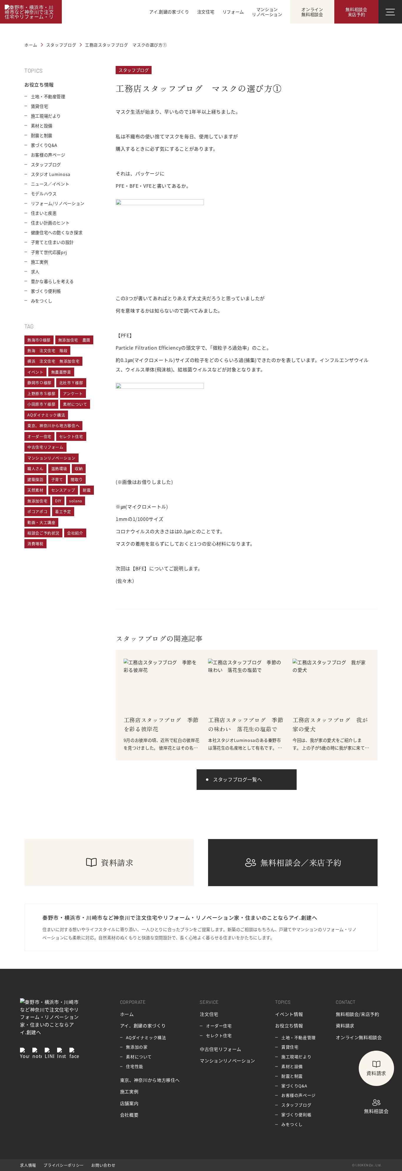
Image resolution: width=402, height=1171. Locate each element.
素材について (75, 404)
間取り (77, 479)
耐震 (87, 490)
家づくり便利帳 (46, 291)
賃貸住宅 (39, 106)
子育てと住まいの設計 (52, 242)
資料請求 (345, 1025)
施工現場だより (46, 116)
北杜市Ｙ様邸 (71, 382)
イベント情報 (289, 1014)
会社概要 (129, 1114)
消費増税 (35, 543)
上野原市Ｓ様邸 (41, 393)
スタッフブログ (134, 70)
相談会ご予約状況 (43, 533)
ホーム (127, 1014)
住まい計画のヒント (50, 223)
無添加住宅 (37, 501)
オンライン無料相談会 (359, 1037)
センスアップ (63, 490)
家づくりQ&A (44, 145)
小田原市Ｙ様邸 (41, 404)
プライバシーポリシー (64, 1165)
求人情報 (28, 1165)
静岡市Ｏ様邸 (39, 382)
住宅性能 (134, 1066)
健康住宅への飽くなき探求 (57, 232)
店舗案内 (129, 1103)
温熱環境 (59, 468)
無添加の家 (136, 1047)
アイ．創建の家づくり (143, 1025)
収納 (79, 468)
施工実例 (39, 262)
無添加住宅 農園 (74, 340)
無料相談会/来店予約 (357, 1014)
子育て (57, 479)
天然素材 (35, 490)
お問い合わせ (103, 1165)
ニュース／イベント (50, 184)
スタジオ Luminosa (50, 174)
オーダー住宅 (39, 436)
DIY (58, 501)
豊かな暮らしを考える (52, 281)
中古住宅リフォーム (45, 447)
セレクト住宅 (71, 436)
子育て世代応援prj (49, 252)
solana (75, 501)
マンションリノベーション (51, 458)
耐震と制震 (41, 135)
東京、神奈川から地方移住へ (53, 425)
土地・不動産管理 (48, 96)
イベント (35, 372)
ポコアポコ (37, 511)
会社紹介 (75, 533)
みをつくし (41, 301)
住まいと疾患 (44, 213)
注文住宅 (209, 1014)
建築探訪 (35, 479)
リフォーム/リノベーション (57, 203)
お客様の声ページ (48, 155)
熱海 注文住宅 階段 (47, 350)
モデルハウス (44, 193)
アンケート (73, 393)
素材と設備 (41, 125)
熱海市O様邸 (39, 340)
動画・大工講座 (41, 522)
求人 (35, 271)
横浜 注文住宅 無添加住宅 (53, 361)
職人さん (35, 468)
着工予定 (63, 511)
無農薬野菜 (61, 372)
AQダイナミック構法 (46, 415)
